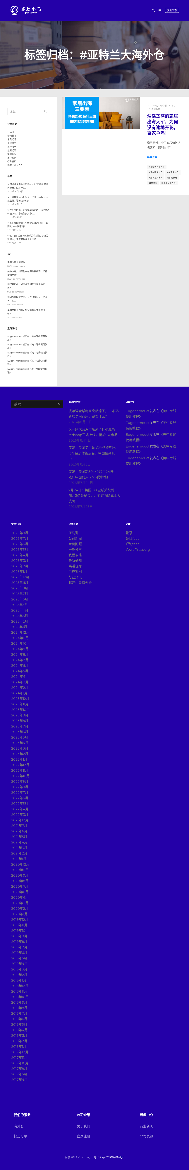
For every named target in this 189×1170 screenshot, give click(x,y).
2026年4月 (19, 555)
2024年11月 (20, 638)
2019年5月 (19, 958)
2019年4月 (19, 964)
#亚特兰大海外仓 (157, 167)
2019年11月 (19, 925)
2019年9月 (19, 936)
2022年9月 (19, 782)
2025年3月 (19, 616)
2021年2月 (19, 853)
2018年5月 (19, 1025)
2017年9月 (19, 1069)
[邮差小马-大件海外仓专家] (25, 10)
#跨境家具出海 (156, 178)
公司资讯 (146, 1136)
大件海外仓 (172, 178)
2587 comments (16, 278)
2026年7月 (19, 539)
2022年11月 (19, 771)
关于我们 (83, 1126)
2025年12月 (20, 577)
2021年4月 (19, 842)
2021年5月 (19, 837)
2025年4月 (19, 610)
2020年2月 (19, 909)
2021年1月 (18, 859)
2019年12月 (19, 920)
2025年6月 (19, 599)
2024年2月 (19, 688)
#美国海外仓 (173, 172)
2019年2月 (19, 975)
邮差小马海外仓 (168, 183)
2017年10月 (20, 1063)
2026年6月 (19, 544)
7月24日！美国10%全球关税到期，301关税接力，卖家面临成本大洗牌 (94, 495)
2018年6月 (19, 1019)
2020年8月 (19, 881)
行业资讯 (11, 161)
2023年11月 (19, 704)
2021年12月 (19, 820)
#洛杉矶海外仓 (156, 172)
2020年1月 (19, 914)
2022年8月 (19, 787)
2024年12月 (20, 632)
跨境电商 (153, 183)
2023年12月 (20, 699)
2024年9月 (19, 649)
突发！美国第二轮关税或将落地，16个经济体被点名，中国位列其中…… (93, 453)
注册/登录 (172, 10)
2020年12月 (20, 864)
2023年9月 (19, 715)
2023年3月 (19, 748)
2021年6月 (19, 831)
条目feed (133, 539)
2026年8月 (19, 533)
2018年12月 (19, 986)
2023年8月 (19, 721)
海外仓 (19, 1126)
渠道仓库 (11, 154)
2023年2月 (19, 754)
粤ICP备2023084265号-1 (109, 1157)
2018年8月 (19, 1008)
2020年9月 (19, 875)
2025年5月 (19, 605)
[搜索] (153, 10)
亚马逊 (10, 132)
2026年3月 (19, 561)
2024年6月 (19, 666)
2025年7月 (19, 594)
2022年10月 (20, 776)
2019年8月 (19, 942)
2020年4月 (20, 898)
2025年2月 (19, 621)
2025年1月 (19, 627)
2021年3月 (19, 848)
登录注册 (83, 1136)
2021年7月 (19, 826)
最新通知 (11, 150)
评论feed (133, 544)
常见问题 (11, 139)
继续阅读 (152, 157)
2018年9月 (19, 1002)
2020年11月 (20, 870)
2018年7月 (19, 1014)
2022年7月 (19, 793)
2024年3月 (19, 682)
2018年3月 (19, 1036)
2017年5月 (19, 1074)
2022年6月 (19, 798)
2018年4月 (19, 1030)
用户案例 (11, 157)
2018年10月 (20, 997)
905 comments (15, 291)
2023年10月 (20, 710)
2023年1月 (19, 759)
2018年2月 (19, 1041)
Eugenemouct (15, 336)
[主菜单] (160, 10)
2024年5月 (19, 671)
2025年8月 (19, 588)
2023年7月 (19, 726)
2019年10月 (20, 931)
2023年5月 (19, 737)
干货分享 (11, 143)
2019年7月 (19, 947)
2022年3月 (19, 815)
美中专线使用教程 (16, 262)
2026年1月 (19, 572)
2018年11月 (19, 991)
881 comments (15, 304)
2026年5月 (19, 550)
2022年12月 (20, 765)
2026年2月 (19, 566)
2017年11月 (19, 1058)
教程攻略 (156, 109)
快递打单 (20, 1136)
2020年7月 (19, 886)
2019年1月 (18, 980)
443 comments (15, 317)
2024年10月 (20, 644)
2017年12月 (19, 1052)
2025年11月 (19, 583)
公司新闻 (11, 135)
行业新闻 (146, 1126)
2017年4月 (19, 1080)
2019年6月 (19, 953)
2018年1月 (18, 1047)
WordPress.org (138, 550)
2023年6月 (19, 732)
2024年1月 (19, 693)
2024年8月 (19, 655)
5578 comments (16, 266)
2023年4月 (19, 743)
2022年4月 (19, 809)
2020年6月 (19, 892)
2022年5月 (19, 804)
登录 (129, 533)
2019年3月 (19, 969)
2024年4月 (20, 677)
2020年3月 (19, 903)
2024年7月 (19, 660)
